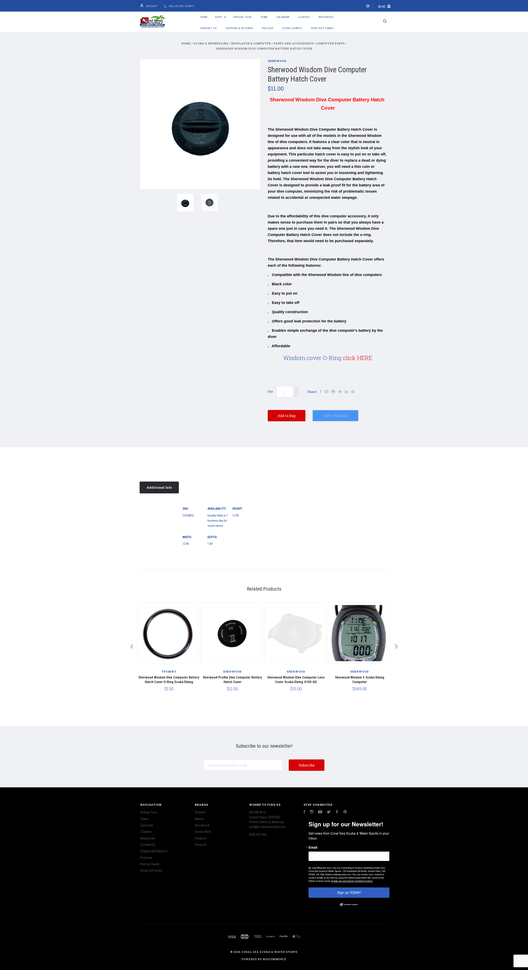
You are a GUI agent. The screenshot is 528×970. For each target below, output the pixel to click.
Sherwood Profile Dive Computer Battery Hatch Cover (232, 679)
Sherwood (277, 61)
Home (204, 17)
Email (313, 847)
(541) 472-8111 (258, 834)
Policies (267, 28)
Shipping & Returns (239, 28)
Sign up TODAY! (349, 892)
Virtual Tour (242, 17)
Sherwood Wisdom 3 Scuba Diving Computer (359, 679)
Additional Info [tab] (159, 487)
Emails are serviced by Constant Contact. (352, 880)
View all (200, 845)
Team (264, 17)
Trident (200, 812)
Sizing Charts (292, 28)
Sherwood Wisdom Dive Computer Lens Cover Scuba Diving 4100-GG (296, 679)
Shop (219, 17)
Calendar (283, 17)
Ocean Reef (203, 832)
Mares (199, 819)
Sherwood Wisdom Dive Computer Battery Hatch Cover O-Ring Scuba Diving (168, 679)
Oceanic (200, 838)
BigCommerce (274, 959)
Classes (304, 17)
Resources (326, 17)
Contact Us (208, 28)
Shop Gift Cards (322, 28)
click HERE (357, 358)
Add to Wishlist (335, 415)
